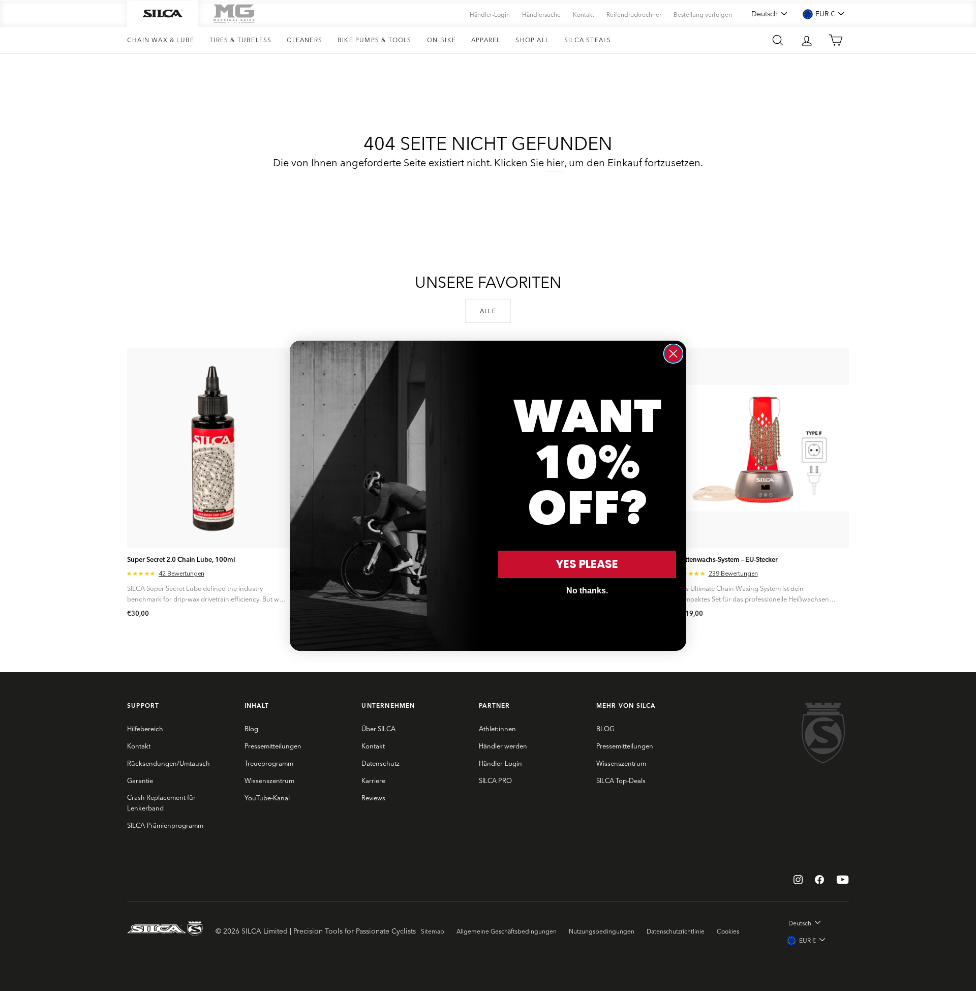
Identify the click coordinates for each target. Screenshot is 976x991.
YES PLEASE (587, 564)
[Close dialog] (673, 354)
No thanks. (587, 590)
